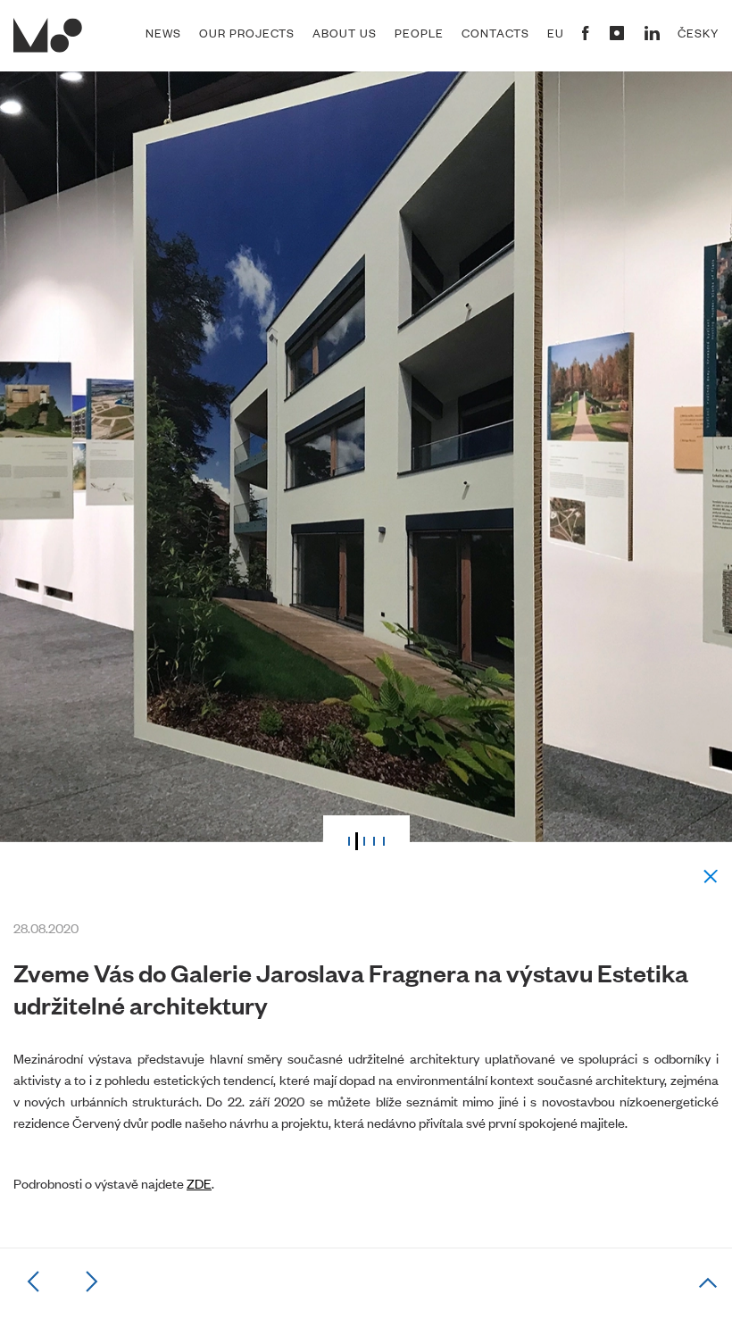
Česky (698, 33)
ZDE (199, 1182)
